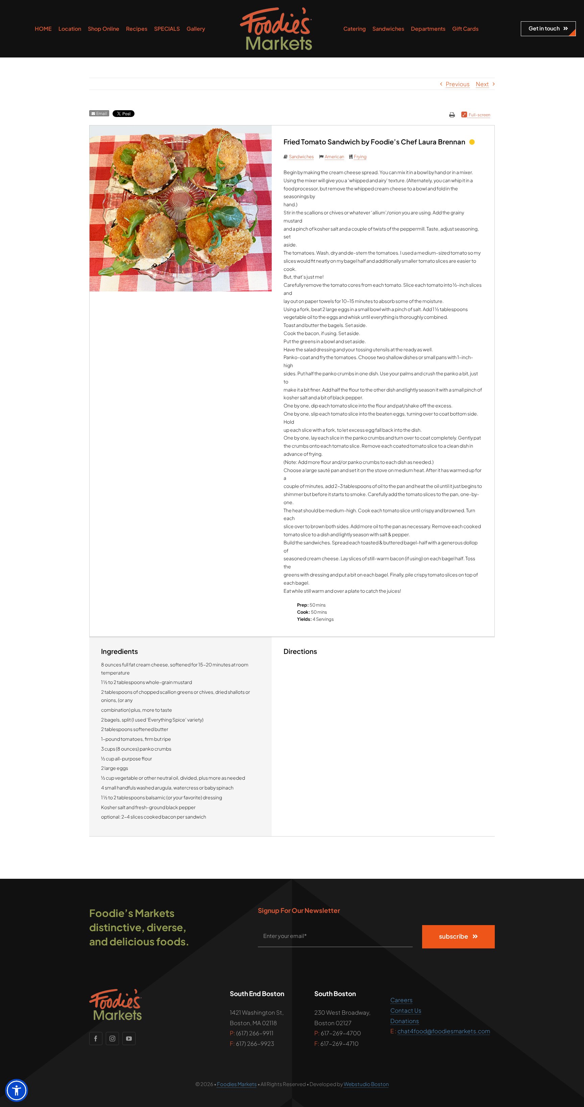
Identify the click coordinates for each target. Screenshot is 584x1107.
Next (482, 84)
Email (101, 113)
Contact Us (405, 1010)
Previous (458, 84)
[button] (16, 1090)
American (334, 156)
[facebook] (95, 1038)
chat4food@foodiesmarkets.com (443, 1031)
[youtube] (129, 1038)
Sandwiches (301, 156)
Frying (360, 156)
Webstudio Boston (366, 1084)
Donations (404, 1020)
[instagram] (112, 1038)
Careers (401, 1000)
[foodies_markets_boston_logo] (276, 10)
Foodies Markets (237, 1084)
